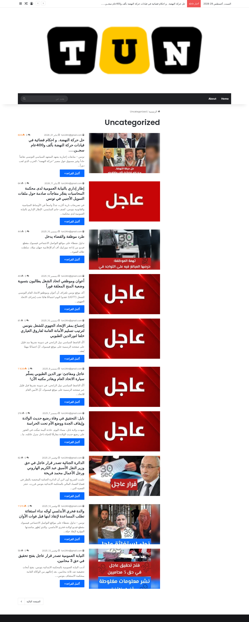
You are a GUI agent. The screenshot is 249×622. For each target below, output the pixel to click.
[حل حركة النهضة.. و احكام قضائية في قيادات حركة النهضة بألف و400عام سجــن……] (124, 153)
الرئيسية (153, 111)
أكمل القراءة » (72, 173)
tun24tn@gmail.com (71, 135)
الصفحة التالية (33, 601)
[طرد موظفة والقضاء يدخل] (124, 250)
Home (225, 98)
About (212, 98)
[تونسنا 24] (124, 50)
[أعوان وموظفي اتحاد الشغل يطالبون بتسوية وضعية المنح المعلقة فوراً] (124, 294)
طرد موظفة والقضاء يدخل (64, 236)
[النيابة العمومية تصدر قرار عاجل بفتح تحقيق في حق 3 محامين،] (124, 569)
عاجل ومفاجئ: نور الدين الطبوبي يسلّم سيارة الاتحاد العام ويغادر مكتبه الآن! (55, 376)
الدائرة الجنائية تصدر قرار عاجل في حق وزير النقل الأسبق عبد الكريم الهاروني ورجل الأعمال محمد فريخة (54, 467)
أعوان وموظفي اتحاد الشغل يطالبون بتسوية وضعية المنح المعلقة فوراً (51, 283)
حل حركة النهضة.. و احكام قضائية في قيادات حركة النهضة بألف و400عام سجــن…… (56, 145)
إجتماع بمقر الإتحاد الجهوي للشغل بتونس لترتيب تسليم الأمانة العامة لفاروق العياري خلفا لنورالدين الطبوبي (52, 330)
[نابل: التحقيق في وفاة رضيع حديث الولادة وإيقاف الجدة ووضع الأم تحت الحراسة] (124, 431)
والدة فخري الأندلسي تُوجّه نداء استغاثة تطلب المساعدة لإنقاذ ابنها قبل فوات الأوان (51, 514)
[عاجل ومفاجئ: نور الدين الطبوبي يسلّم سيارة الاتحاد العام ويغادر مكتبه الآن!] (124, 387)
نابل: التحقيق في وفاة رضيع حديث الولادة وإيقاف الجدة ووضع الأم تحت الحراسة (53, 421)
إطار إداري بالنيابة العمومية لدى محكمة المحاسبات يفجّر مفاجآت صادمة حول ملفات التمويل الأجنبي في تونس (51, 193)
